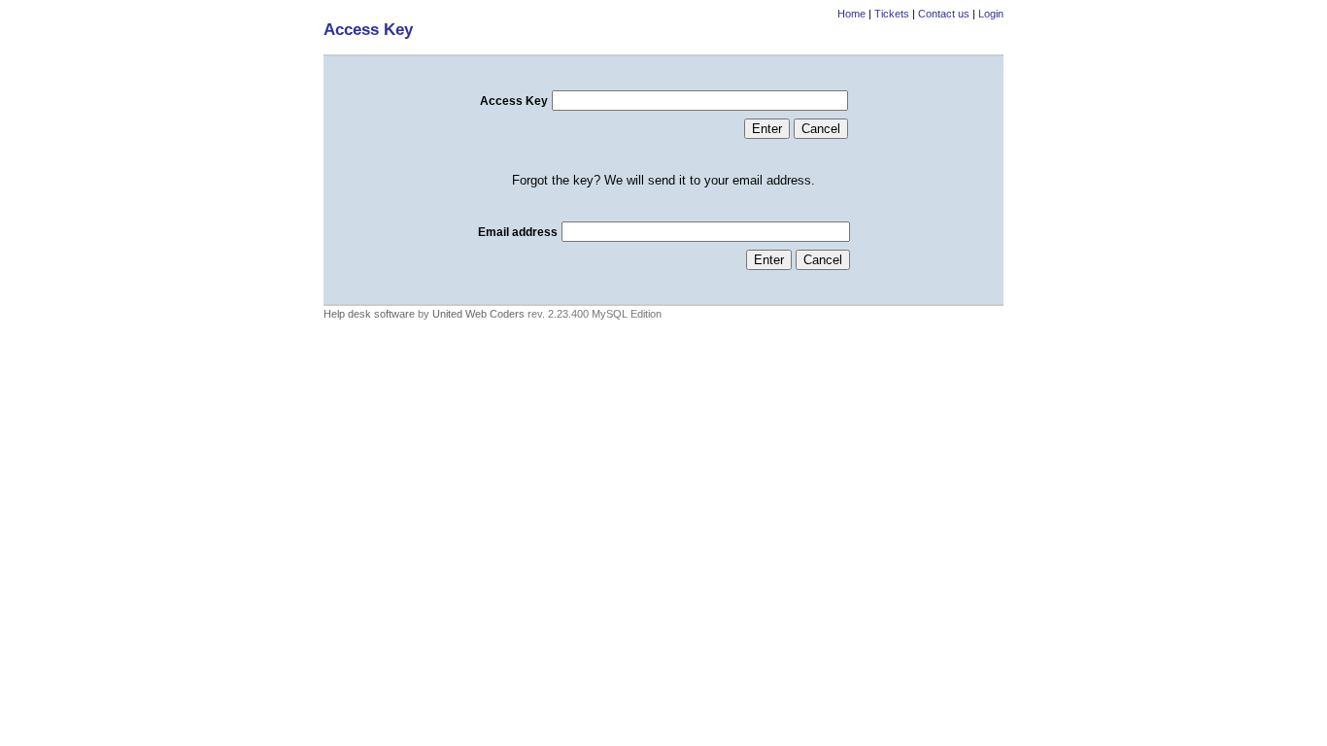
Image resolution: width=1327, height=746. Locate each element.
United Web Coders (478, 314)
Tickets (891, 13)
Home (851, 13)
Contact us (944, 13)
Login (991, 13)
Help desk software (369, 314)
